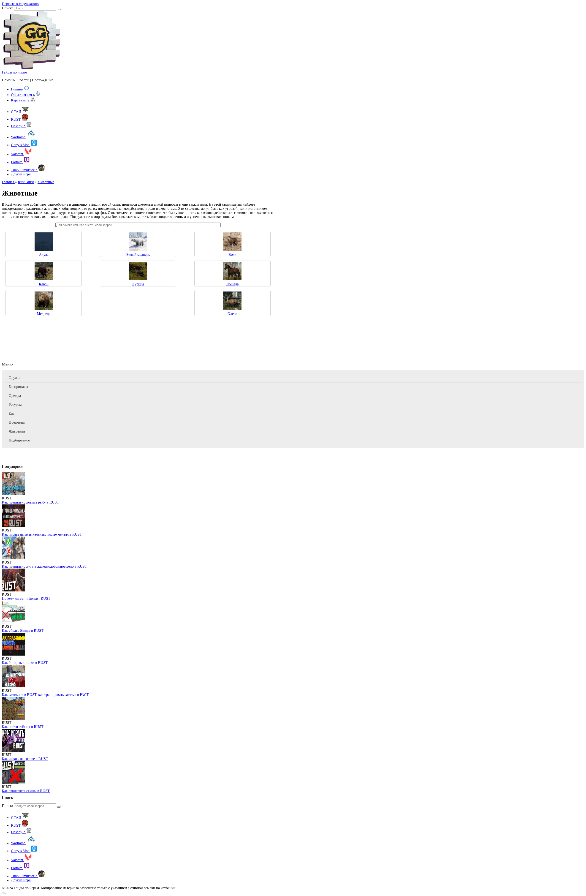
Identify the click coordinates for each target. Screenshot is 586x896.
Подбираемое (19, 440)
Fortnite (17, 162)
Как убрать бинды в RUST (22, 630)
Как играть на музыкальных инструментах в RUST (42, 534)
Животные (17, 431)
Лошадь (232, 284)
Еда (11, 413)
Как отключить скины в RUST (26, 791)
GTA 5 (16, 112)
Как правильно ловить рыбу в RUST (30, 502)
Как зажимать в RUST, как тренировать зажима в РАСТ (45, 695)
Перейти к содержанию (20, 4)
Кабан (44, 284)
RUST (16, 119)
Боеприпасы (18, 387)
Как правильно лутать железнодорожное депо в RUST (44, 566)
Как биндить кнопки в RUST (25, 663)
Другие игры (21, 174)
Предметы (17, 422)
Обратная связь (23, 95)
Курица (138, 284)
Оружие (15, 378)
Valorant (17, 154)
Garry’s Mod (20, 145)
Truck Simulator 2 (24, 170)
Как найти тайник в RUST (22, 727)
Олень (232, 314)
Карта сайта (20, 100)
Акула (44, 254)
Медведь (43, 314)
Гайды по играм (14, 72)
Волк (232, 254)
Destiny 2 (18, 126)
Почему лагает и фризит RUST (26, 598)
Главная (17, 89)
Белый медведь (138, 254)
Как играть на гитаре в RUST (25, 759)
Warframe (18, 137)
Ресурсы (15, 404)
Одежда (15, 396)
